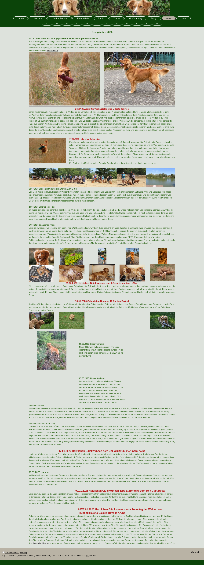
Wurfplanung (52, 51)
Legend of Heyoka (41, 543)
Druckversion (12, 553)
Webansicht (196, 552)
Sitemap (23, 553)
